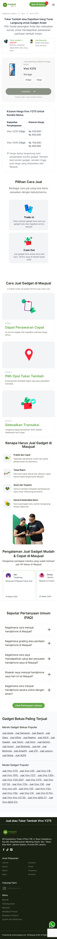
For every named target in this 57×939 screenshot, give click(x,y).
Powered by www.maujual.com (14, 935)
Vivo (23, 13)
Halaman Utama (9, 13)
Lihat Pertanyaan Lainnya (28, 705)
